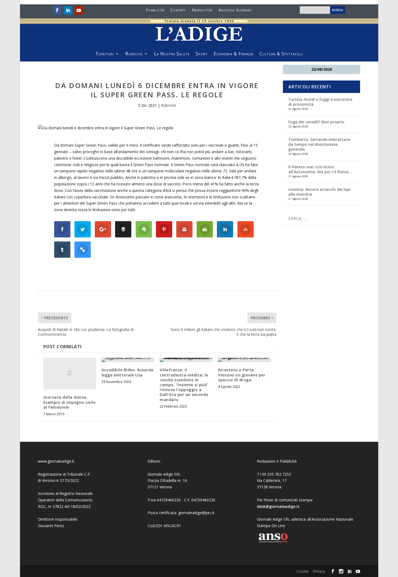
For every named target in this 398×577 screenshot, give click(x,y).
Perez (59, 525)
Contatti (178, 10)
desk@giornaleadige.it (278, 506)
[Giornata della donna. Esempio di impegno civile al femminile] (69, 373)
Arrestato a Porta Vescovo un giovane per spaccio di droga (241, 374)
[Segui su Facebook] (57, 10)
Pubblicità (155, 10)
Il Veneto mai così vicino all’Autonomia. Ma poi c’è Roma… (320, 169)
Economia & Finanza (233, 54)
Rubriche (134, 54)
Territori (104, 54)
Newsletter (202, 10)
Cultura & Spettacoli (281, 54)
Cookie (302, 571)
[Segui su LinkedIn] (68, 10)
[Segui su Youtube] (78, 10)
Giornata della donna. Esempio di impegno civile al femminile (69, 402)
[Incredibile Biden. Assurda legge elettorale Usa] (128, 360)
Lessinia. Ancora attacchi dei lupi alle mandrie (319, 192)
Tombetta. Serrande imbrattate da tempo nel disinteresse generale (319, 144)
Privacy (319, 571)
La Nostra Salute (172, 54)
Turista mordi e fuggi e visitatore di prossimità (320, 102)
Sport (202, 54)
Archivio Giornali (235, 10)
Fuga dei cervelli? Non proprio (316, 121)
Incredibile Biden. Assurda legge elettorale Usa (128, 372)
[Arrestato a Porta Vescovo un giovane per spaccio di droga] (244, 360)
